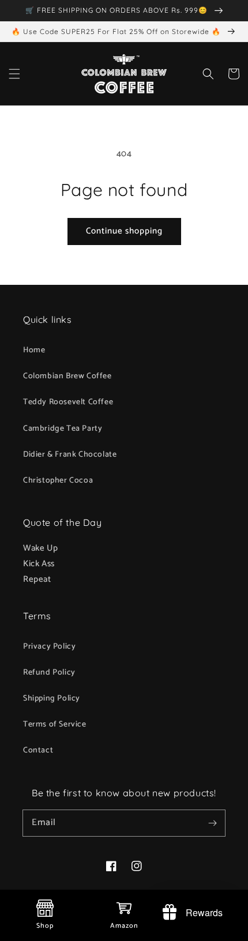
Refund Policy (49, 672)
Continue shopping (124, 231)
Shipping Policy (51, 698)
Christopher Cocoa (58, 480)
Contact (38, 750)
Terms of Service (55, 724)
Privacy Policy (49, 646)
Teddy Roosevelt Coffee (68, 402)
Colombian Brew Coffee (67, 376)
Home (34, 350)
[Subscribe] (212, 822)
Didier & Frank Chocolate (70, 454)
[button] (14, 73)
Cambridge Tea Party (62, 428)
